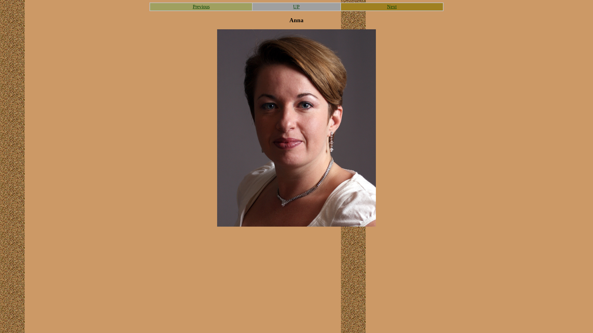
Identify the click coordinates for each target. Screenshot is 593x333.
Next (392, 6)
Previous (201, 6)
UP (296, 6)
